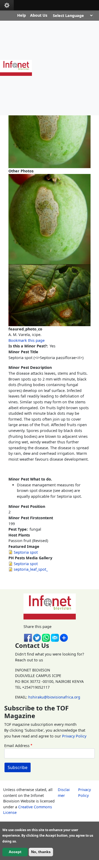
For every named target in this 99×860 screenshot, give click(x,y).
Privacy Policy (74, 736)
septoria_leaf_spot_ (31, 569)
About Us (38, 15)
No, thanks (41, 852)
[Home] (18, 68)
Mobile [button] (7, 5)
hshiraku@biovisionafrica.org (54, 697)
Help (21, 15)
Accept (15, 852)
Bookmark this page (26, 340)
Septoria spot (26, 552)
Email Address (17, 745)
